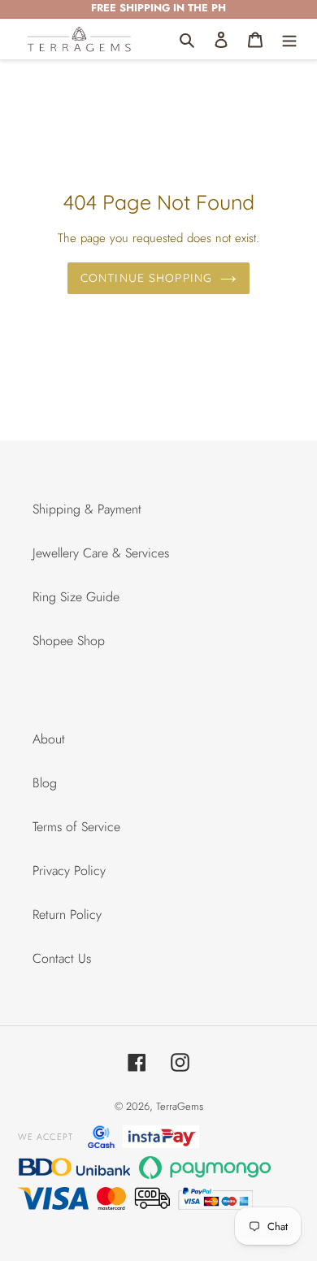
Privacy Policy (69, 870)
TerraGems (179, 1106)
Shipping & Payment (87, 509)
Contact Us (62, 958)
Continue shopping (146, 278)
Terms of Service (76, 826)
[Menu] (289, 39)
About (49, 739)
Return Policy (67, 914)
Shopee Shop (69, 640)
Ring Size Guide (76, 596)
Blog (45, 783)
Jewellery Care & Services (101, 553)
